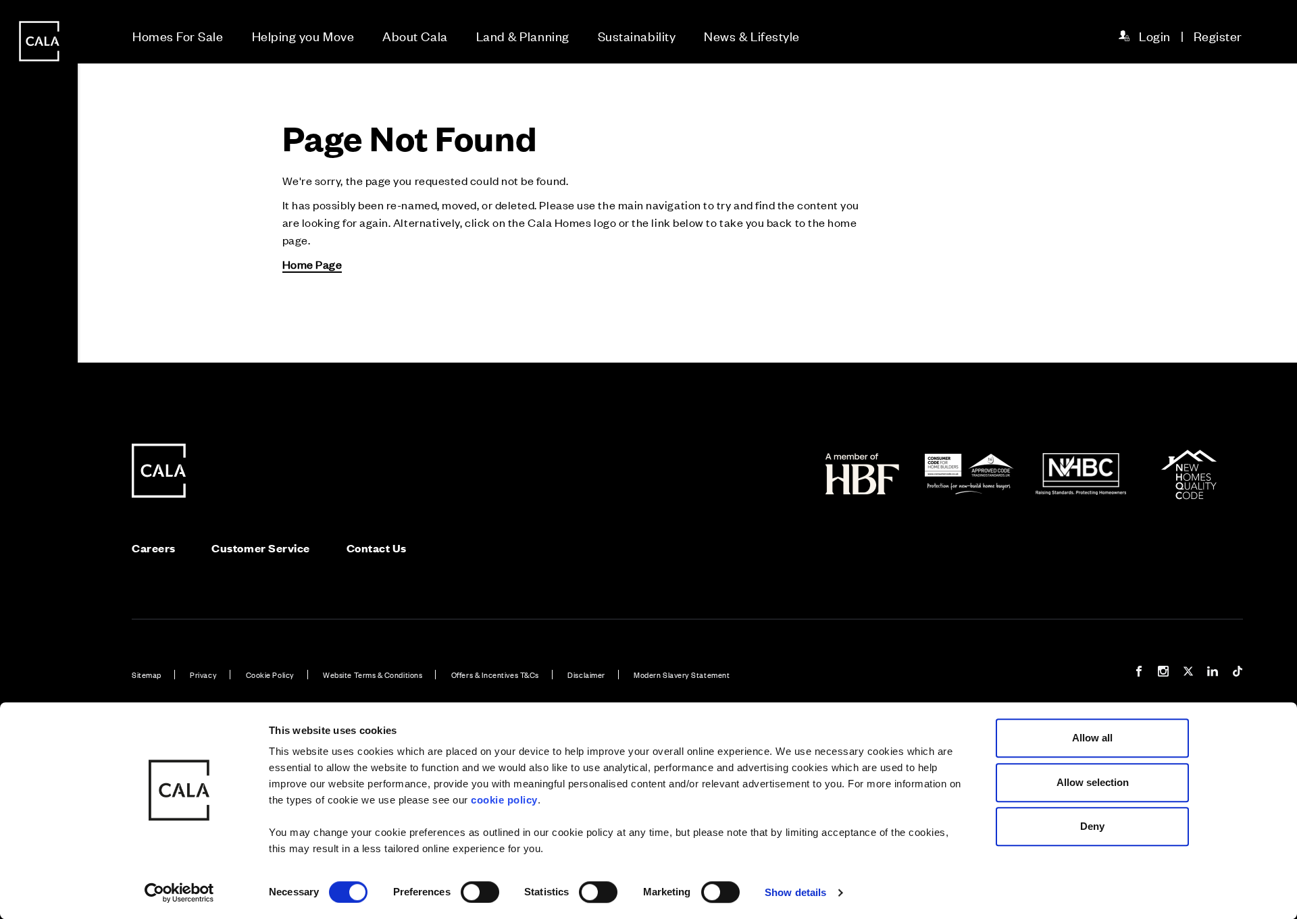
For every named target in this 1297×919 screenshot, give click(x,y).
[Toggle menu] (39, 505)
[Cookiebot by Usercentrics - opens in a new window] (179, 893)
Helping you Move (303, 35)
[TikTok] (1237, 673)
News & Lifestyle (752, 35)
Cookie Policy (270, 674)
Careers (154, 548)
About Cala (414, 35)
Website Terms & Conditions (372, 674)
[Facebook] (1139, 673)
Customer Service (260, 548)
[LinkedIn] (1212, 673)
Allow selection (1093, 782)
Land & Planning (522, 35)
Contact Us (377, 548)
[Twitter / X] (1188, 673)
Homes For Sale (178, 35)
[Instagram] (1163, 673)
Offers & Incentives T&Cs (495, 674)
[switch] (480, 892)
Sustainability (637, 35)
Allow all (1092, 737)
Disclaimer (586, 674)
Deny (1092, 826)
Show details (795, 892)
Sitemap (146, 674)
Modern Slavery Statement (682, 674)
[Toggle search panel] (39, 421)
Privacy (203, 674)
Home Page (312, 264)
